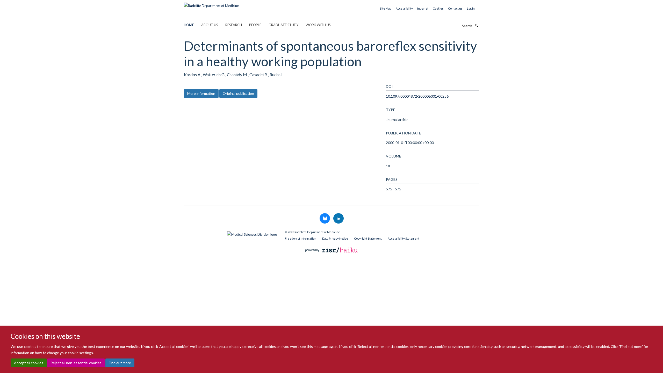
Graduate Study (283, 25)
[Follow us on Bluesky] (325, 219)
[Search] (476, 25)
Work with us (318, 25)
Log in (471, 8)
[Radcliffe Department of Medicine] (211, 4)
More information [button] (201, 93)
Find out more (120, 363)
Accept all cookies (28, 363)
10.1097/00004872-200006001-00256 (417, 96)
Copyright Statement (368, 238)
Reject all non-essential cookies (76, 363)
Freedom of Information (300, 238)
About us (209, 25)
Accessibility (404, 8)
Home (189, 25)
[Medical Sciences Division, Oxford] (230, 233)
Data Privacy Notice (335, 238)
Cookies (438, 8)
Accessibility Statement (403, 238)
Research (233, 25)
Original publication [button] (238, 93)
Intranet (422, 8)
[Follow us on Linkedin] (338, 219)
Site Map (385, 8)
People (255, 25)
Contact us (455, 8)
